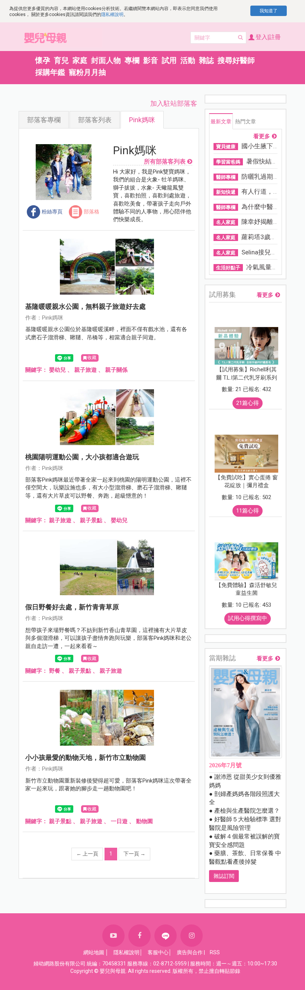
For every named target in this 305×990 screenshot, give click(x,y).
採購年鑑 (50, 72)
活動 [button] (187, 60)
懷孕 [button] (42, 60)
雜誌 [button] (206, 60)
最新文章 (221, 121)
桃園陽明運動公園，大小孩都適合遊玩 (82, 457)
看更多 (261, 136)
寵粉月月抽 (87, 72)
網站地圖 (93, 952)
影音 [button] (150, 60)
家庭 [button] (80, 60)
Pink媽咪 (142, 120)
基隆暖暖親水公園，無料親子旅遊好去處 (85, 306)
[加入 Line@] (165, 935)
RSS (215, 952)
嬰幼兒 (57, 370)
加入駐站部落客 (173, 103)
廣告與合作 (190, 952)
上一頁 (87, 854)
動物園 (144, 821)
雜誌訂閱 (224, 876)
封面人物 (106, 60)
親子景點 (91, 520)
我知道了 (268, 10)
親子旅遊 (85, 370)
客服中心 (158, 952)
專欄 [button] (132, 60)
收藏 (91, 357)
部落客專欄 (44, 120)
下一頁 (134, 854)
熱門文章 (245, 121)
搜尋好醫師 (236, 60)
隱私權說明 (112, 14)
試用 (169, 60)
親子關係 (116, 370)
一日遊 (119, 821)
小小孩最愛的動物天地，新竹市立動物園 (85, 757)
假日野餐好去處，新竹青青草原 (72, 607)
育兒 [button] (61, 60)
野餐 (54, 670)
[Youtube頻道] (113, 935)
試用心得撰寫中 (247, 618)
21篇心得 (247, 403)
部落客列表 (95, 120)
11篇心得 (247, 510)
